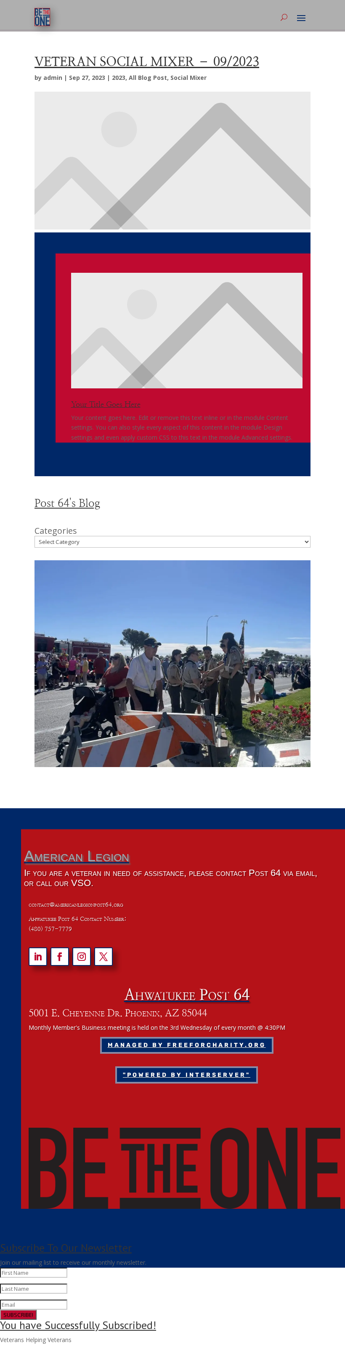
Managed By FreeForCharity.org (187, 1045)
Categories (55, 531)
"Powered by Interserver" (186, 1075)
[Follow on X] (103, 956)
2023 (118, 78)
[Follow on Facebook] (59, 956)
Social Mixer (188, 78)
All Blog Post (148, 78)
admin (52, 78)
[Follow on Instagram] (81, 956)
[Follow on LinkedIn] (38, 956)
